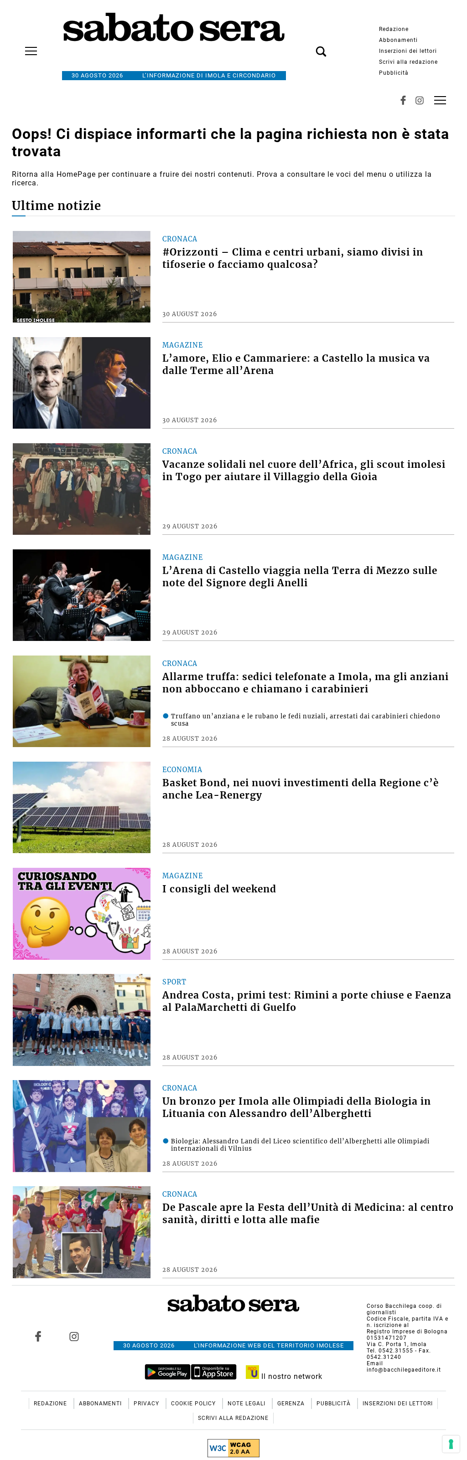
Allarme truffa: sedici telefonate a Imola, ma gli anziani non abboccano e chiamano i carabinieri (305, 683)
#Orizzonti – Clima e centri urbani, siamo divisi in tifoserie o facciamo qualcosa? (292, 258)
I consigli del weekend (219, 889)
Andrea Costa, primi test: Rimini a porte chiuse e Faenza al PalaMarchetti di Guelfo (306, 1001)
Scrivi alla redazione (408, 62)
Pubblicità (394, 73)
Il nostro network (290, 1376)
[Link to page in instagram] (74, 1336)
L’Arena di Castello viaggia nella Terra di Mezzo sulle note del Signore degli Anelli (299, 577)
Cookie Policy (194, 1403)
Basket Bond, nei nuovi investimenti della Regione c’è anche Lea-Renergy (300, 789)
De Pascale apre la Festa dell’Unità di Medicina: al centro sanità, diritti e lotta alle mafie (308, 1214)
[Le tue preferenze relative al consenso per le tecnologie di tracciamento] (451, 1444)
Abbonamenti (398, 40)
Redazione (394, 29)
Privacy (147, 1403)
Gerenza (291, 1403)
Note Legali (247, 1403)
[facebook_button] (403, 100)
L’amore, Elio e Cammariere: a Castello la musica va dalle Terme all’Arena (296, 365)
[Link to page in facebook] (38, 1336)
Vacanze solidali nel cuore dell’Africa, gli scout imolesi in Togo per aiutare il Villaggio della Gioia (304, 471)
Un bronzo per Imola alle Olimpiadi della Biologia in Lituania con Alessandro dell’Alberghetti (296, 1108)
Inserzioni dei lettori (408, 51)
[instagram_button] (419, 100)
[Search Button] (307, 46)
